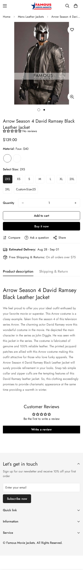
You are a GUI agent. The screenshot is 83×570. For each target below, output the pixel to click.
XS (18, 179)
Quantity (8, 203)
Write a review (41, 429)
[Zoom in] (72, 96)
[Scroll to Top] (76, 549)
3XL (7, 189)
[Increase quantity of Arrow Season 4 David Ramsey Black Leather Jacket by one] (75, 203)
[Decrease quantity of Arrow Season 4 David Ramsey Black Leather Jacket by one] (22, 203)
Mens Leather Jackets (31, 17)
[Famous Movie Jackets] (41, 6)
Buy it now (41, 226)
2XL (71, 179)
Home (6, 17)
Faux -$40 (7, 158)
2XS (7, 179)
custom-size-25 (26, 189)
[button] (75, 5)
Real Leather (17, 158)
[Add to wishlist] (72, 29)
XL (61, 179)
